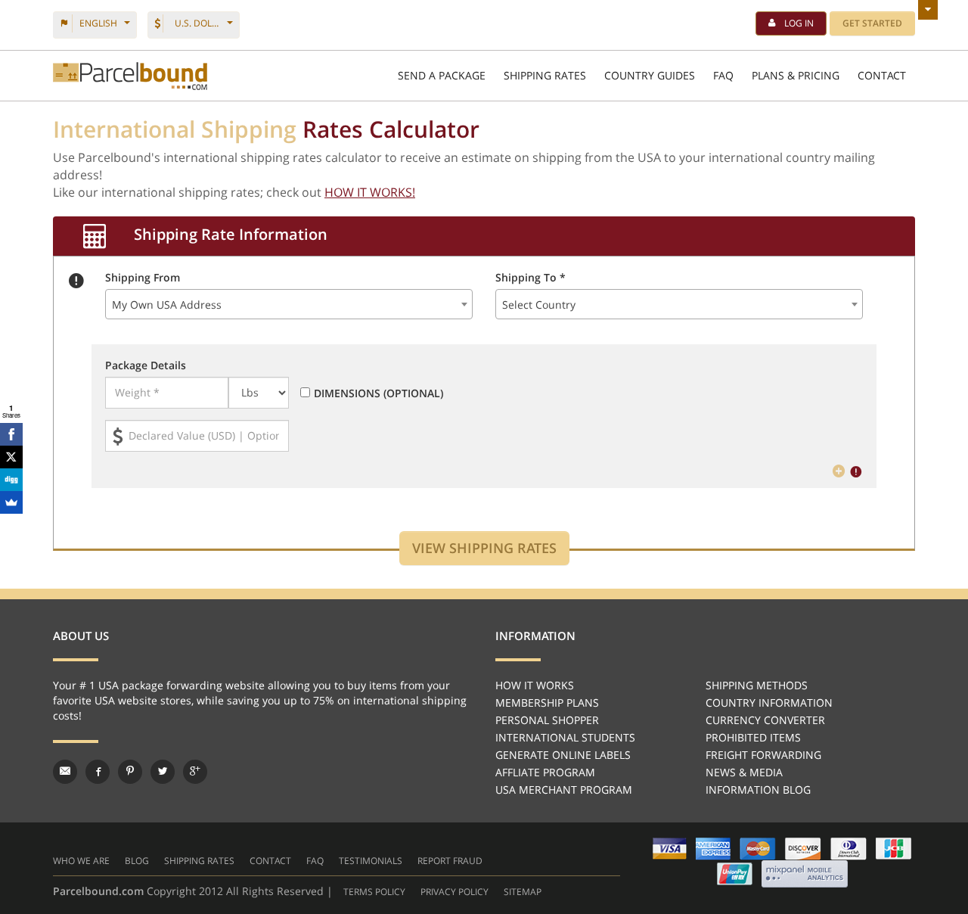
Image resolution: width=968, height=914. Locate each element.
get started (872, 23)
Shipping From (142, 277)
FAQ (723, 75)
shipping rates (199, 860)
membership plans (547, 702)
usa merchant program (563, 789)
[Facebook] (11, 434)
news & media (744, 772)
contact (270, 860)
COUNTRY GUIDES (649, 75)
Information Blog (758, 789)
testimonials (370, 860)
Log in (799, 23)
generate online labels (563, 755)
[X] (11, 457)
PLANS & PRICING (795, 75)
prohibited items (753, 737)
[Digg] (11, 479)
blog (137, 860)
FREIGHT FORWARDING (763, 755)
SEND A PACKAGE (442, 75)
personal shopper (547, 720)
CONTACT (882, 75)
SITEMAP (522, 891)
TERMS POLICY (374, 891)
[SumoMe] (11, 502)
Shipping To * (530, 277)
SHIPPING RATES (545, 75)
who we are (81, 860)
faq (315, 860)
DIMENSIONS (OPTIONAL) (378, 393)
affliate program (545, 772)
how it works (534, 685)
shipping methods (757, 685)
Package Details (145, 365)
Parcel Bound (130, 76)
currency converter (765, 720)
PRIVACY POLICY (454, 891)
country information (769, 702)
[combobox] (289, 304)
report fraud (449, 860)
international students (565, 737)
